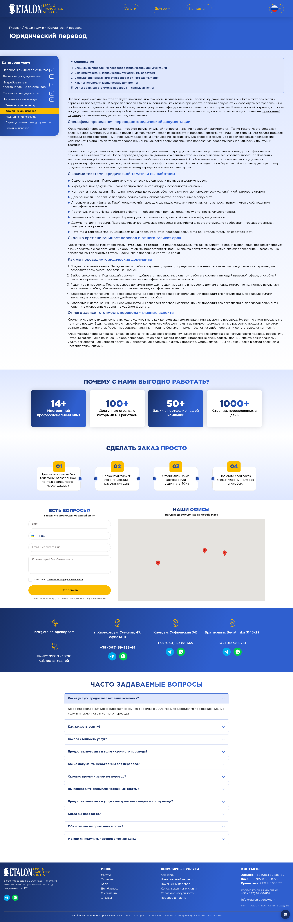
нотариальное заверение (145, 245)
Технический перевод (20, 105)
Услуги (106, 875)
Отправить (70, 590)
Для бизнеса (109, 889)
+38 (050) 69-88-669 (175, 643)
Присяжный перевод (175, 884)
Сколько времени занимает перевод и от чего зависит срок (116, 78)
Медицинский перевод (20, 117)
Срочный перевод (17, 128)
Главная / (16, 28)
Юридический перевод (20, 111)
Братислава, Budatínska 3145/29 (232, 632)
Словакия (107, 879)
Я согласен (58, 580)
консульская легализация (179, 319)
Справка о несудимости (177, 893)
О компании (109, 893)
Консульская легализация (179, 889)
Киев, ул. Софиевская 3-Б (175, 632)
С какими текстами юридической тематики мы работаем (114, 73)
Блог (104, 884)
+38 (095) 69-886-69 (117, 647)
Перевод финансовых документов (28, 122)
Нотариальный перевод (177, 879)
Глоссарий (155, 916)
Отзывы (106, 898)
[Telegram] (7, 898)
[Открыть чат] (285, 914)
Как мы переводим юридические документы (106, 83)
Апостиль (167, 875)
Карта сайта (215, 916)
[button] (33, 535)
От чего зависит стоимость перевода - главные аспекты (114, 88)
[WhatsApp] (15, 898)
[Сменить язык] (276, 8)
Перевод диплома (173, 898)
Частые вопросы (136, 916)
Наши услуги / (35, 28)
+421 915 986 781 (232, 643)
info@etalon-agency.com (54, 632)
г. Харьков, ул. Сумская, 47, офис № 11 (117, 635)
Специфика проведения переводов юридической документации (120, 68)
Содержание (84, 62)
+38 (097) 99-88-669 (256, 893)
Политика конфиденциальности (65, 580)
